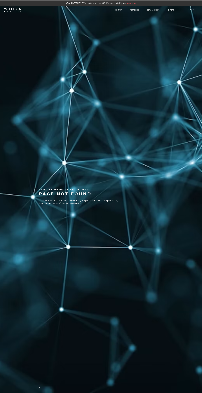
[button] (44, 382)
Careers (191, 10)
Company (118, 10)
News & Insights (153, 10)
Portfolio (134, 10)
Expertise (172, 10)
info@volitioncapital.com (68, 203)
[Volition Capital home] (12, 10)
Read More (132, 3)
